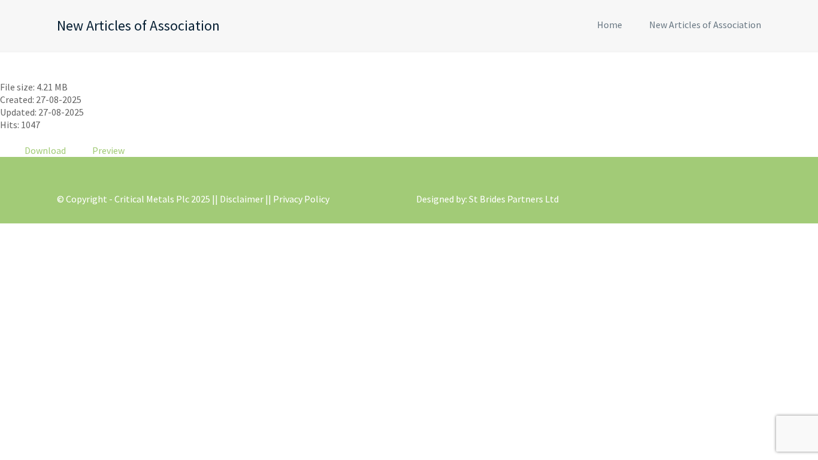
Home (609, 25)
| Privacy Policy (298, 199)
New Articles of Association (705, 25)
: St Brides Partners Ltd (512, 199)
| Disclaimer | (241, 199)
